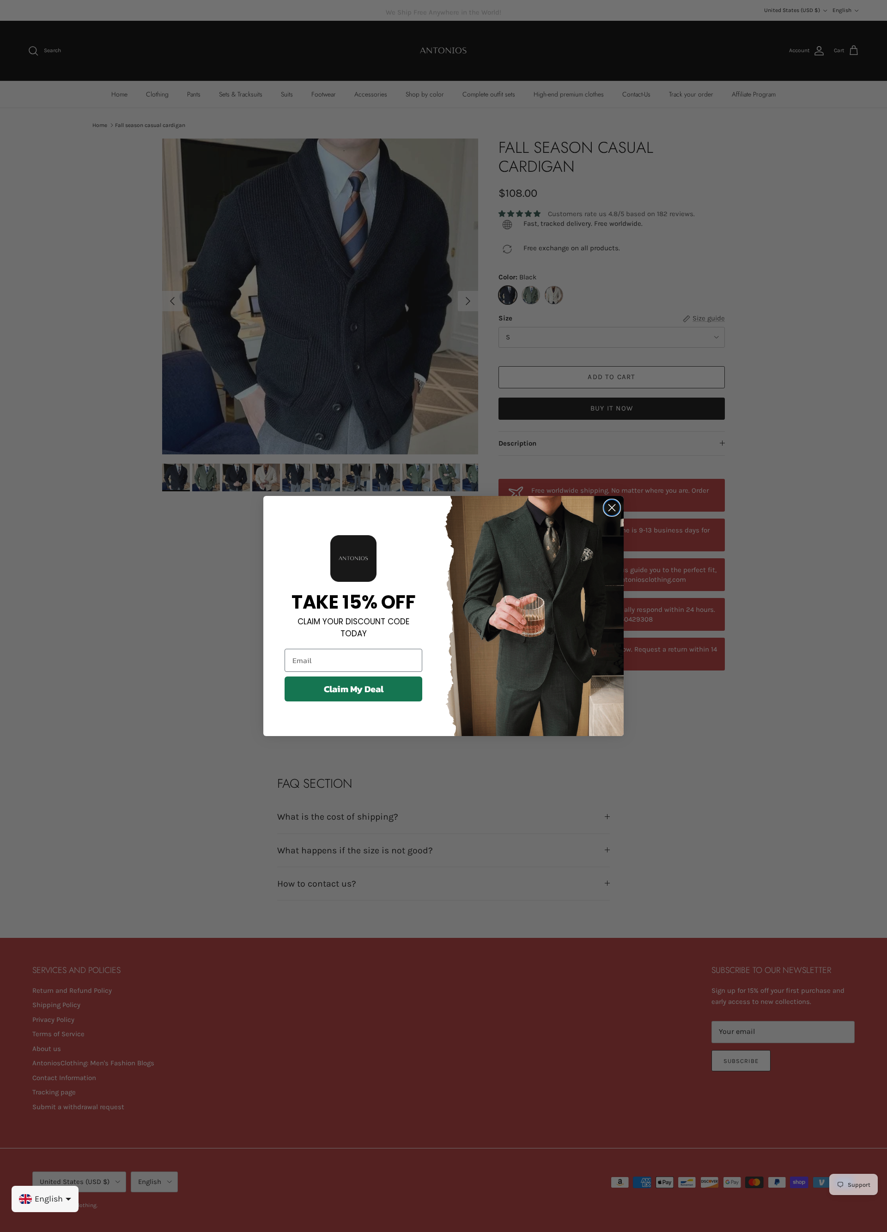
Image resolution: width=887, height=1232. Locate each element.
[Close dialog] (612, 508)
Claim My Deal (353, 689)
